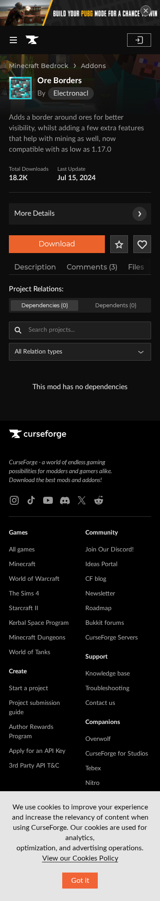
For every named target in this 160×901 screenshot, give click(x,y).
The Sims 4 (24, 594)
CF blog (95, 579)
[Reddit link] (98, 500)
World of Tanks (29, 652)
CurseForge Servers (111, 638)
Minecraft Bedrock (38, 66)
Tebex (93, 768)
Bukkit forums (104, 623)
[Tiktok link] (31, 500)
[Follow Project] (142, 244)
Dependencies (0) (44, 305)
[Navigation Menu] (13, 40)
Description (35, 267)
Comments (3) (92, 267)
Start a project (28, 688)
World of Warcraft (34, 579)
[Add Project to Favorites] (119, 244)
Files (136, 267)
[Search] (18, 330)
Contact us (100, 703)
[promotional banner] (80, 13)
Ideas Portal (101, 564)
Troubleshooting (107, 688)
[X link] (81, 500)
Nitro (92, 783)
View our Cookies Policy (80, 858)
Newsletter (100, 594)
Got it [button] (80, 880)
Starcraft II (23, 608)
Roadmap (98, 608)
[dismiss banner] (145, 10)
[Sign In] (139, 40)
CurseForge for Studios (116, 754)
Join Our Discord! (109, 550)
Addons (93, 66)
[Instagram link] (14, 500)
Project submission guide (34, 708)
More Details (34, 213)
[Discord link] (65, 500)
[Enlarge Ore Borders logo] (20, 88)
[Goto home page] (32, 40)
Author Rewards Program (31, 732)
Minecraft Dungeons (37, 638)
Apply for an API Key (37, 751)
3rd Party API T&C (34, 766)
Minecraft (22, 564)
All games (22, 550)
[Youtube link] (48, 500)
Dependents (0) (115, 305)
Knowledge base (107, 674)
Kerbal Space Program (39, 623)
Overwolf (98, 739)
